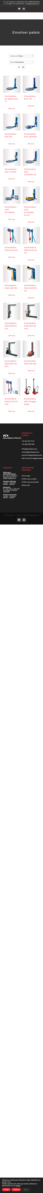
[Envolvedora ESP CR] (31, 84)
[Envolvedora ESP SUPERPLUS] (31, 157)
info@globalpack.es (32, 4)
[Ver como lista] (23, 67)
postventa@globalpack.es (32, 455)
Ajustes (26, 1189)
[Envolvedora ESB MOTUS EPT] (11, 349)
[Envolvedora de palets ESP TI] (11, 84)
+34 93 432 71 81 (28, 441)
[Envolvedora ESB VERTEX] (11, 273)
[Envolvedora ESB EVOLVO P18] (11, 386)
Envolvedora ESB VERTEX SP (30, 288)
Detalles (12, 108)
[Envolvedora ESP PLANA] (11, 157)
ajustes (18, 1186)
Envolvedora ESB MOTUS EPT (11, 364)
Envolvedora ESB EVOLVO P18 (11, 401)
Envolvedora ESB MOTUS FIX (11, 326)
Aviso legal (26, 476)
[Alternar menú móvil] (39, 16)
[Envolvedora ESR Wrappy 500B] (31, 386)
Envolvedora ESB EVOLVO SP (30, 250)
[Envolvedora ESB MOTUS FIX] (11, 311)
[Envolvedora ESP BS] (11, 122)
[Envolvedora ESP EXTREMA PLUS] (31, 195)
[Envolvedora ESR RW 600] (31, 349)
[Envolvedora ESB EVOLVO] (11, 235)
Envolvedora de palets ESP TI (11, 99)
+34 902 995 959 (28, 444)
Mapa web (26, 485)
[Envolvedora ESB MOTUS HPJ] (31, 311)
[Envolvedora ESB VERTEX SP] (31, 273)
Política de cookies (29, 479)
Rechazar (16, 1189)
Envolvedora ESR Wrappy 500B (30, 401)
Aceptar (6, 1189)
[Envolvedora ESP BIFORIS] (31, 122)
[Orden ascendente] (32, 56)
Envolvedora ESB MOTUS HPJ (30, 326)
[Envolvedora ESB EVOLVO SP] (31, 235)
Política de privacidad (30, 482)
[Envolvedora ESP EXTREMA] (11, 195)
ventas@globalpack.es (30, 452)
